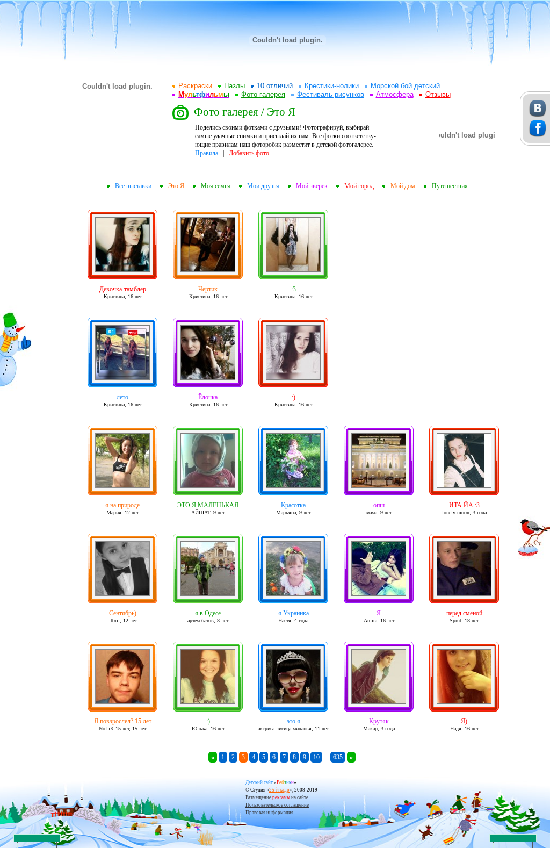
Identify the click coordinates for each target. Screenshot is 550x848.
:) (293, 397)
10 (316, 757)
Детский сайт (259, 782)
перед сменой (464, 613)
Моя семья (215, 186)
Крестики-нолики (332, 86)
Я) (464, 721)
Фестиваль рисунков (330, 94)
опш (379, 505)
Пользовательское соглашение (277, 805)
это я (293, 721)
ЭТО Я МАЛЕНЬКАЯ (207, 505)
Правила (206, 153)
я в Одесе (208, 613)
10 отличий (275, 86)
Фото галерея (263, 94)
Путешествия (450, 186)
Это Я (176, 186)
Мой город (359, 186)
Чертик (208, 289)
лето (122, 397)
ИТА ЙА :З (464, 505)
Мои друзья (263, 186)
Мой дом (402, 186)
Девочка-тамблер (122, 289)
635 (338, 757)
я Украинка (293, 613)
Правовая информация (269, 812)
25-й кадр (279, 790)
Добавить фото (249, 153)
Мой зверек (312, 186)
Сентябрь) (122, 613)
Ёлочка (208, 397)
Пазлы (234, 86)
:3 (293, 289)
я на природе (122, 505)
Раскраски (195, 86)
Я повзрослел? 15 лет (122, 721)
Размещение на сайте (276, 797)
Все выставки (133, 186)
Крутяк (379, 721)
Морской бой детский (405, 86)
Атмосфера (395, 94)
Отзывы (438, 94)
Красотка (293, 505)
